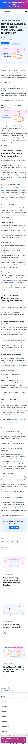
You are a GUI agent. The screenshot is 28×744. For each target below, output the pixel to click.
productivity (21, 350)
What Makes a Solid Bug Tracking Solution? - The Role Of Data (13, 669)
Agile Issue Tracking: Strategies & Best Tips (12, 626)
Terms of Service (4, 735)
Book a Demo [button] (16, 43)
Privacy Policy (12, 735)
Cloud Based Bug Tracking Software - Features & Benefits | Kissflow (12, 581)
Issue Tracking (8, 18)
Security (24, 735)
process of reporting (10, 433)
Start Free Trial (14, 527)
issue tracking (18, 126)
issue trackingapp (12, 282)
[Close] (27, 1)
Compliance (18, 735)
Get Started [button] (5, 43)
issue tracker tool (7, 86)
